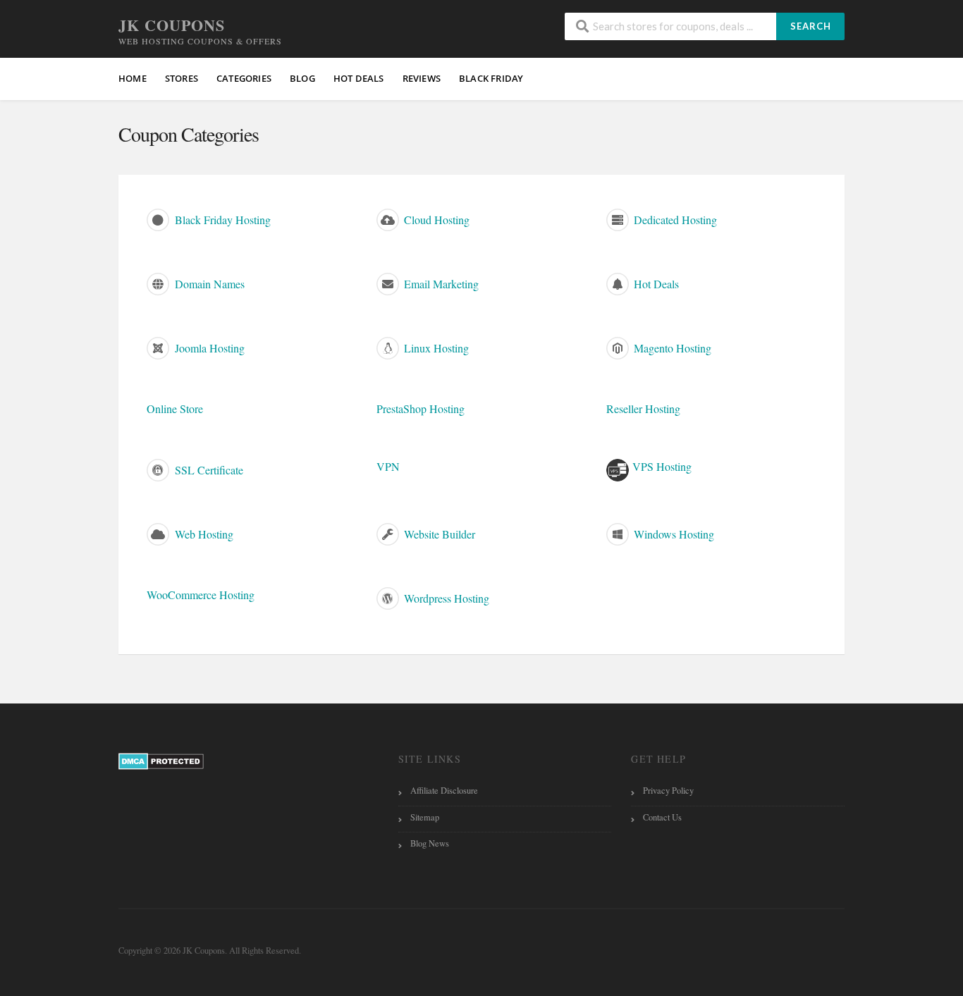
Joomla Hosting (208, 347)
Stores (181, 78)
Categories (243, 78)
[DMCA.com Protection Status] (161, 760)
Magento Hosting (671, 347)
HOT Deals (358, 78)
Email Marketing (440, 283)
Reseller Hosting (643, 408)
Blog (302, 78)
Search (810, 26)
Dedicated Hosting (674, 219)
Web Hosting (202, 534)
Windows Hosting (672, 534)
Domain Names (208, 283)
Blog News (429, 843)
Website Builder (438, 534)
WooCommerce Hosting (200, 594)
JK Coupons (171, 25)
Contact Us (662, 817)
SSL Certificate (207, 469)
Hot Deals (655, 283)
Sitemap (424, 817)
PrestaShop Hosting (420, 408)
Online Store (175, 408)
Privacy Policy (668, 791)
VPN (388, 466)
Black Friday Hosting (221, 219)
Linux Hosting (435, 347)
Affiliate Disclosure (444, 791)
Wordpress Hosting (445, 598)
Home (132, 78)
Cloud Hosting (435, 219)
